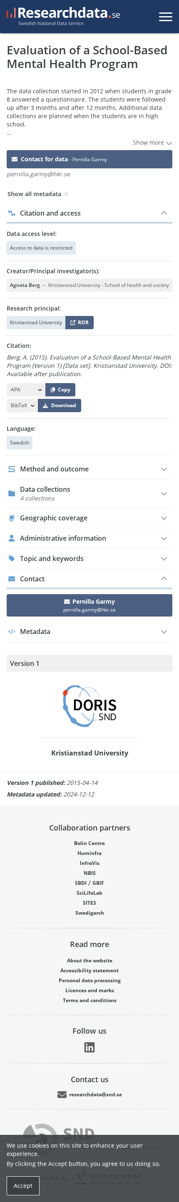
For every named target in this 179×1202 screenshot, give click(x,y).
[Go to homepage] (61, 16)
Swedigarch (89, 912)
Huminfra (89, 853)
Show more (149, 142)
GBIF (98, 882)
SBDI (81, 882)
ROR (82, 324)
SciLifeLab (89, 892)
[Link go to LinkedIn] (89, 1047)
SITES (89, 902)
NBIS (90, 873)
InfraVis (89, 863)
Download (63, 405)
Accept (23, 1186)
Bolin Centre (89, 843)
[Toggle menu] (166, 16)
